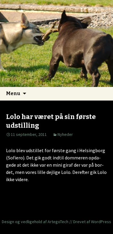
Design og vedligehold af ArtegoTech (35, 221)
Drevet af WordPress (92, 221)
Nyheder (65, 134)
